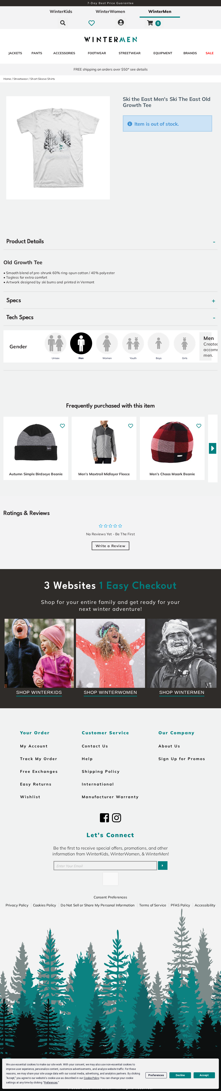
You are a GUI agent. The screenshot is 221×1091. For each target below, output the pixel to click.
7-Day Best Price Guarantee (110, 3)
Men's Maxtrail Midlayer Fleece (104, 474)
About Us (169, 746)
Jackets (15, 53)
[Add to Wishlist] (62, 423)
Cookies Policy (44, 905)
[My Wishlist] (91, 23)
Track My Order (38, 758)
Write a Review (110, 546)
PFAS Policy (180, 905)
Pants (37, 53)
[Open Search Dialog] (63, 23)
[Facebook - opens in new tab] (104, 817)
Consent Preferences (110, 897)
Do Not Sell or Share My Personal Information (97, 905)
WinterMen (159, 11)
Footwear (97, 53)
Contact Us (95, 746)
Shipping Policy (101, 771)
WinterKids (61, 11)
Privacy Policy (17, 905)
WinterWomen (110, 11)
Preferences (156, 1075)
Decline (180, 1075)
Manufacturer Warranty (110, 796)
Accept (204, 1075)
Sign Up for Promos (181, 758)
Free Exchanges (39, 771)
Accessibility (205, 905)
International (98, 784)
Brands (190, 53)
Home (7, 78)
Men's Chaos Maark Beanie (172, 474)
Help (87, 758)
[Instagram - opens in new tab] (116, 817)
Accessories (64, 53)
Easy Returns (36, 784)
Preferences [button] (51, 1082)
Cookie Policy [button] (91, 1078)
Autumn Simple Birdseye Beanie (36, 474)
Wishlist (30, 796)
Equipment (162, 53)
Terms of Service (152, 905)
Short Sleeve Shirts (42, 78)
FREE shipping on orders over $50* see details (111, 69)
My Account (34, 746)
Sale (210, 53)
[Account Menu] (120, 23)
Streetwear (129, 53)
